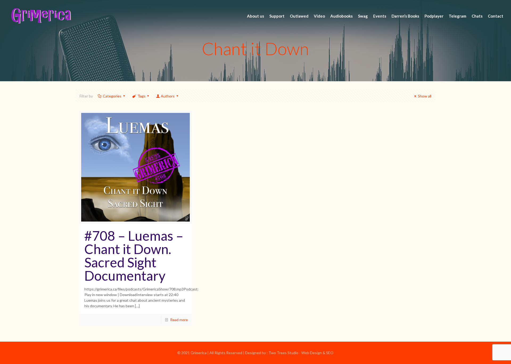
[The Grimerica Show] (40, 16)
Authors (168, 96)
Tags (142, 96)
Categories (112, 96)
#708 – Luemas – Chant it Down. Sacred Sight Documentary (133, 256)
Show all (424, 96)
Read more (179, 319)
